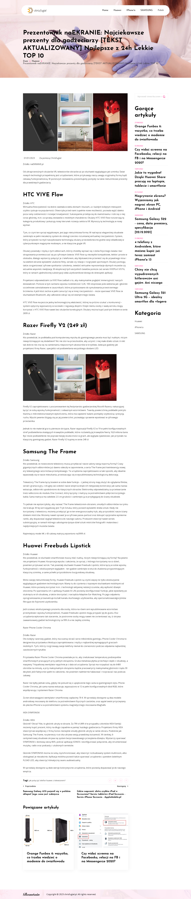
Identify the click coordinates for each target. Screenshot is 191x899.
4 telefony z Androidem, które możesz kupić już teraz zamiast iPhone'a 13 (148, 251)
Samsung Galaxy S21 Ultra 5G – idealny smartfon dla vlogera (150, 297)
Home (105, 10)
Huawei (117, 10)
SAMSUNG (146, 10)
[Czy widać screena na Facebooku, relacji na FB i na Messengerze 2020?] (103, 830)
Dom (25, 61)
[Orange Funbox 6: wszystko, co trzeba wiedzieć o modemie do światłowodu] (48, 830)
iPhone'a (130, 10)
